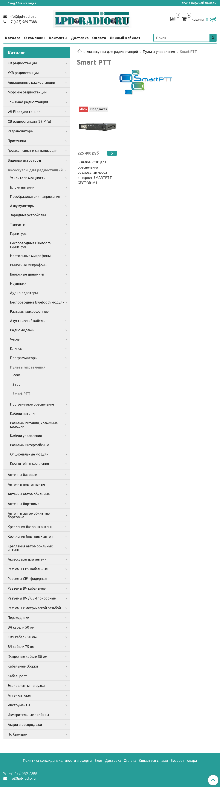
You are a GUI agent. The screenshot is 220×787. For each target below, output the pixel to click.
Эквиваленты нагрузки (26, 686)
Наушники (18, 283)
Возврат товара (184, 760)
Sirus (16, 384)
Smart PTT (21, 394)
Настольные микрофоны (30, 256)
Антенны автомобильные (29, 494)
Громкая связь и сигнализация (33, 150)
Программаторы (23, 358)
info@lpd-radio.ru (22, 17)
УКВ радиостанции (23, 73)
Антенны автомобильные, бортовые (29, 515)
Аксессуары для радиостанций (112, 52)
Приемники (17, 141)
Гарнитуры (18, 233)
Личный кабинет (125, 38)
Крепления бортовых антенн (31, 536)
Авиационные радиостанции (31, 82)
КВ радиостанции (22, 63)
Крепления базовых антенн (30, 527)
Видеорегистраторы (24, 160)
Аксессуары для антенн (27, 559)
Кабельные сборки (23, 666)
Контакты (58, 38)
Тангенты (18, 224)
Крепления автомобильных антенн (30, 548)
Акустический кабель (27, 321)
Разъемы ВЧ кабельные (27, 588)
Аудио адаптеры (24, 293)
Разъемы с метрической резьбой (34, 608)
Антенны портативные (26, 484)
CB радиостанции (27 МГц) (29, 121)
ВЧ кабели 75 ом (21, 647)
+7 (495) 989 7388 (22, 22)
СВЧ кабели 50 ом (22, 637)
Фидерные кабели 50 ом (27, 656)
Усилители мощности (28, 178)
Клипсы (16, 348)
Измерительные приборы (28, 715)
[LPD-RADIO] (92, 18)
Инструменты (19, 705)
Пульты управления (159, 52)
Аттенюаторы (19, 695)
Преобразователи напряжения (35, 196)
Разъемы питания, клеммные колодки (34, 424)
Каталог (13, 38)
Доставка (80, 38)
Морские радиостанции (27, 92)
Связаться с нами (153, 760)
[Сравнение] (173, 19)
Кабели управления (26, 436)
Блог (98, 760)
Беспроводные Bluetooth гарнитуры (30, 244)
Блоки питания (22, 187)
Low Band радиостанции (28, 102)
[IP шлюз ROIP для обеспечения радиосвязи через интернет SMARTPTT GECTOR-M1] (98, 127)
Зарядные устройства (28, 215)
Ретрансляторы (21, 131)
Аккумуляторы (22, 206)
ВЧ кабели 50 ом (21, 627)
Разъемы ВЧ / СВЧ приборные (32, 598)
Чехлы (15, 339)
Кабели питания (23, 413)
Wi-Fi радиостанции (24, 112)
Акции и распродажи (25, 725)
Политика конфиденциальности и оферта (57, 760)
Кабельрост (17, 676)
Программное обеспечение (32, 404)
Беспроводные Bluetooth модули (37, 302)
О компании (35, 38)
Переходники (18, 618)
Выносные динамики (27, 274)
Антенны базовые (22, 475)
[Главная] (80, 52)
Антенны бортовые (23, 504)
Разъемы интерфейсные (29, 445)
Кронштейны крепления (29, 463)
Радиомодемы (22, 330)
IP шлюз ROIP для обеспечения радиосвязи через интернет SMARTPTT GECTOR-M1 (95, 172)
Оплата (99, 38)
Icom (16, 375)
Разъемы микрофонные (29, 311)
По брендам (18, 734)
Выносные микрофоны (28, 265)
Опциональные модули (29, 454)
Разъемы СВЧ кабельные (28, 569)
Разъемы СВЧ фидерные (27, 579)
